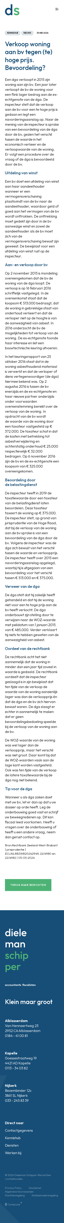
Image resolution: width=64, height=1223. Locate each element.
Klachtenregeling (15, 1195)
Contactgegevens (19, 1130)
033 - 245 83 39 (17, 1100)
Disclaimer (35, 1188)
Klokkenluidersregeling (45, 1195)
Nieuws (27, 33)
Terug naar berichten (28, 885)
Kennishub (12, 33)
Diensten (11, 1145)
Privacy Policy (13, 1188)
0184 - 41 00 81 (16, 1035)
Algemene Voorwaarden (19, 1191)
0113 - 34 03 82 (16, 1068)
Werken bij (13, 1153)
